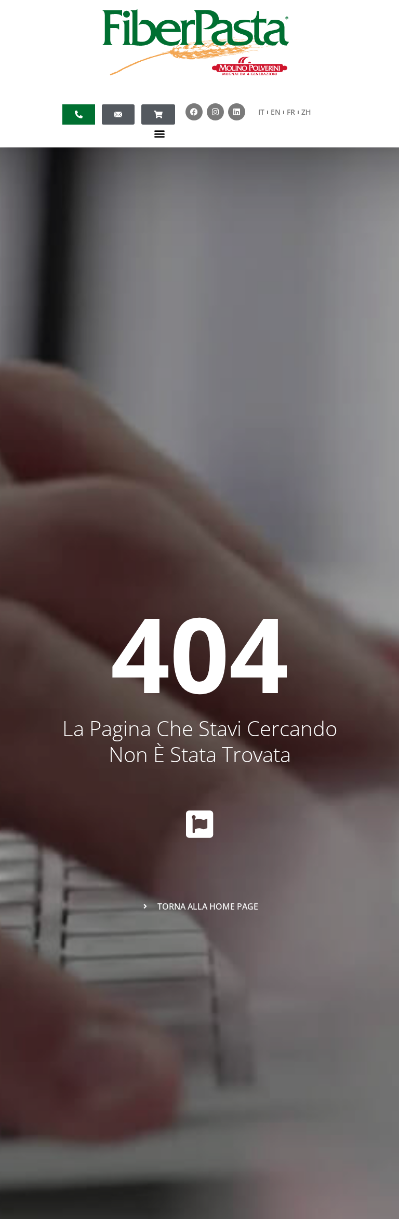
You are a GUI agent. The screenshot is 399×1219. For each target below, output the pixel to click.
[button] (159, 133)
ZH (306, 112)
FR (291, 112)
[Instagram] (215, 111)
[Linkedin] (236, 111)
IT (261, 112)
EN (276, 112)
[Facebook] (194, 111)
